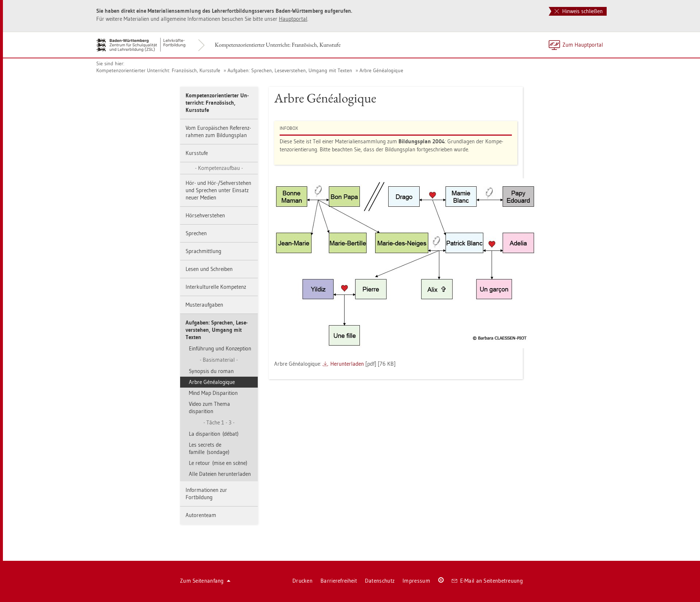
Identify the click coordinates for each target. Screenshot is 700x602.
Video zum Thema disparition (209, 407)
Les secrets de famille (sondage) (209, 448)
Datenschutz (379, 580)
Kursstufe (197, 152)
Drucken (302, 580)
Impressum (416, 580)
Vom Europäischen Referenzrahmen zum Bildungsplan (218, 131)
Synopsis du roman (211, 371)
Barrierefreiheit (338, 580)
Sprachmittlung (203, 251)
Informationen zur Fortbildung (206, 493)
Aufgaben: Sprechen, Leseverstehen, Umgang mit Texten (290, 70)
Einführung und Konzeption (220, 348)
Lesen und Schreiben (209, 268)
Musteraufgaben (204, 304)
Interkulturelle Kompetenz (216, 286)
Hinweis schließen (582, 11)
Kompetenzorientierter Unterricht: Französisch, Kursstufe (278, 45)
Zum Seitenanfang (202, 580)
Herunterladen (347, 363)
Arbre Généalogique (381, 70)
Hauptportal (293, 18)
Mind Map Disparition (213, 392)
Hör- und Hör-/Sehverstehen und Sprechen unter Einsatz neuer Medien (218, 190)
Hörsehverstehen (205, 215)
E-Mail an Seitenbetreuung (491, 580)
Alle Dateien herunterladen (220, 473)
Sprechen (196, 233)
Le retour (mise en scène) (218, 462)
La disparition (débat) (213, 433)
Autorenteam (201, 515)
